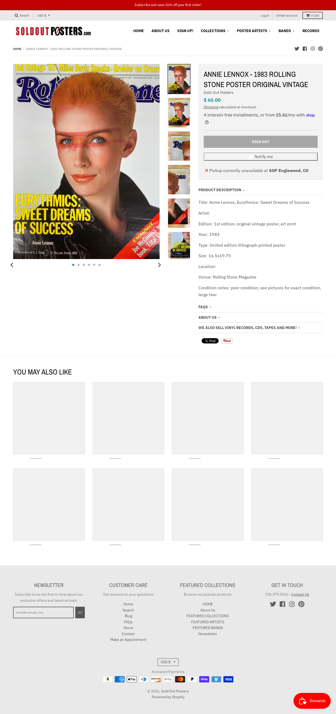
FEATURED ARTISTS (207, 622)
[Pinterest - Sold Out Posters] (320, 48)
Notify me (264, 156)
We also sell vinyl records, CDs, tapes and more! (247, 327)
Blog (128, 616)
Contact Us (300, 594)
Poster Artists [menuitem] (252, 30)
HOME (208, 604)
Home (17, 49)
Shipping (211, 107)
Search (128, 610)
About (128, 627)
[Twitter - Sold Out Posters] (297, 48)
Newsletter (207, 633)
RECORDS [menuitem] (310, 30)
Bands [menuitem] (285, 30)
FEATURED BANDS (208, 627)
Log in (265, 15)
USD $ (42, 15)
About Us (207, 317)
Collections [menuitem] (213, 30)
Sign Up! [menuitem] (185, 30)
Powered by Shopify (168, 697)
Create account (286, 15)
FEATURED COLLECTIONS (207, 616)
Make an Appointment (128, 639)
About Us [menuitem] (160, 30)
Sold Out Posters (218, 92)
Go (80, 612)
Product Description (219, 190)
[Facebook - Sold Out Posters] (304, 48)
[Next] (159, 265)
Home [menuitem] (138, 30)
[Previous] (12, 265)
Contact (128, 633)
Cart (315, 15)
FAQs (203, 307)
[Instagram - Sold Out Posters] (312, 48)
